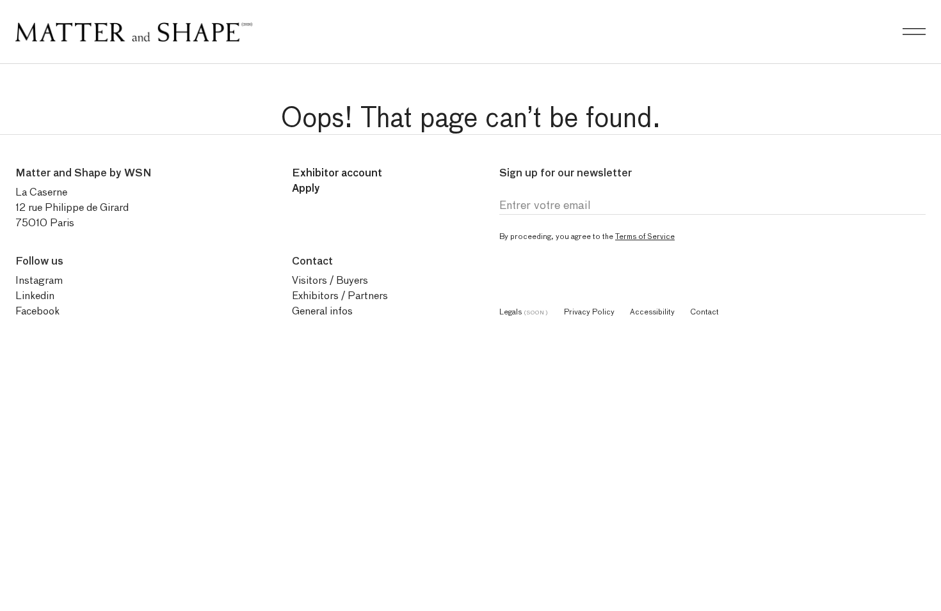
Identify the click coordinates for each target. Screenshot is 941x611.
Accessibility (652, 311)
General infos (322, 311)
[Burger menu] (914, 31)
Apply (306, 188)
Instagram (39, 280)
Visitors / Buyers (330, 280)
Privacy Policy (589, 311)
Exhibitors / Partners (340, 295)
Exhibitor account (337, 173)
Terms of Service (645, 236)
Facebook (37, 311)
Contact (704, 311)
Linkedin (34, 295)
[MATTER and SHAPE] (133, 29)
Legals (524, 311)
